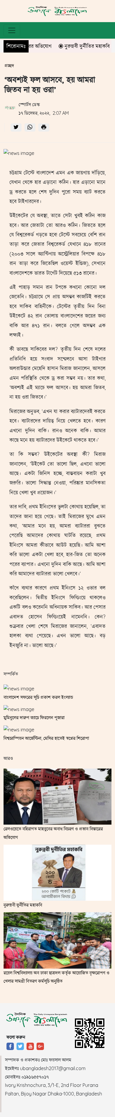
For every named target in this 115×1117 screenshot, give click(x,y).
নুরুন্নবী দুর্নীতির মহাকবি (78, 46)
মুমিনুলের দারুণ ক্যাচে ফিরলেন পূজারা (34, 717)
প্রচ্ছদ (9, 65)
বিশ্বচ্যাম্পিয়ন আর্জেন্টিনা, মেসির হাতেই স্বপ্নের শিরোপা (46, 738)
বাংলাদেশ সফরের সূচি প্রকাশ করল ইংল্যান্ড (38, 697)
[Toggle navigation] (12, 30)
